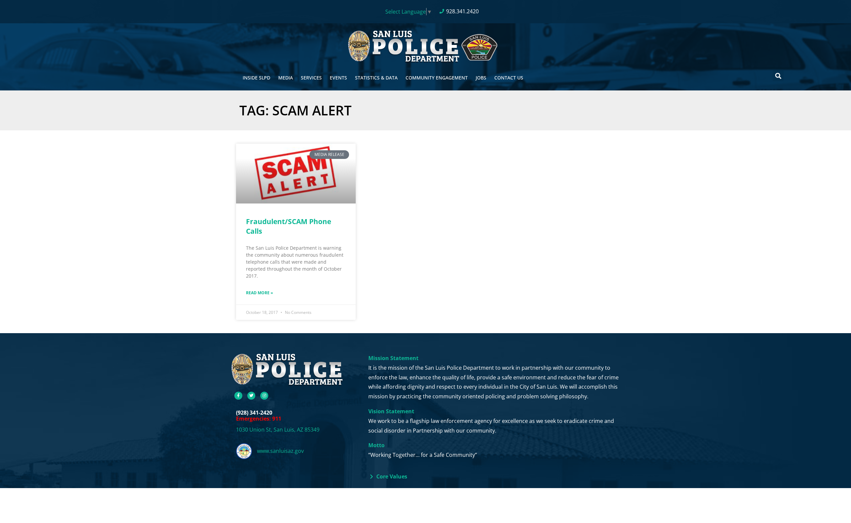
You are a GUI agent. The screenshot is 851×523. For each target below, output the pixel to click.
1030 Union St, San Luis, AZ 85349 (277, 429)
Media (285, 77)
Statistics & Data (376, 77)
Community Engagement (437, 77)
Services (311, 77)
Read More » (259, 293)
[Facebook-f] (238, 396)
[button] (778, 75)
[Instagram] (264, 396)
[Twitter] (251, 396)
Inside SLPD (256, 77)
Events (338, 77)
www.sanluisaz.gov (280, 451)
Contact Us (508, 77)
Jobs (481, 77)
